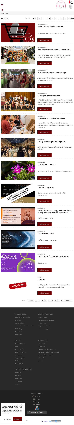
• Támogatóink (18, 381)
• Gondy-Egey (41, 343)
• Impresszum (41, 346)
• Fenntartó (18, 372)
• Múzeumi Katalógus (20, 343)
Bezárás (22, 405)
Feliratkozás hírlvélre (37, 412)
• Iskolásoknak (42, 323)
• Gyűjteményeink (19, 358)
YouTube (38, 399)
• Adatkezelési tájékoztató (45, 355)
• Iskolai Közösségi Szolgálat (22, 317)
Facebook (38, 396)
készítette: (44, 421)
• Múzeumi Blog (19, 363)
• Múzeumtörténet (19, 349)
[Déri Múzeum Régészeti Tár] (71, 7)
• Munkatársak (18, 355)
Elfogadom (17, 419)
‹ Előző (34, 18)
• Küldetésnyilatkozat (20, 352)
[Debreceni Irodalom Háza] (71, 2)
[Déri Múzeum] (61, 4)
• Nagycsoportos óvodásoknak (46, 320)
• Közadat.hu (41, 358)
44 (65, 18)
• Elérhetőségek (19, 329)
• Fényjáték (18, 320)
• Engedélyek (18, 378)
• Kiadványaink (18, 361)
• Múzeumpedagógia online (45, 329)
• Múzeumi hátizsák (20, 323)
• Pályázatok (18, 375)
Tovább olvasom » (44, 40)
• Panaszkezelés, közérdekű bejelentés (48, 352)
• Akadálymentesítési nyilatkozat (47, 349)
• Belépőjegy (18, 334)
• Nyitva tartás (18, 332)
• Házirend (40, 361)
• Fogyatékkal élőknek (44, 326)
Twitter (38, 404)
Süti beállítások (7, 419)
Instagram (38, 402)
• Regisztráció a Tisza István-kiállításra (25, 326)
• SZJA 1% (17, 384)
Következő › (68, 300)
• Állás (16, 346)
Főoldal (2, 13)
